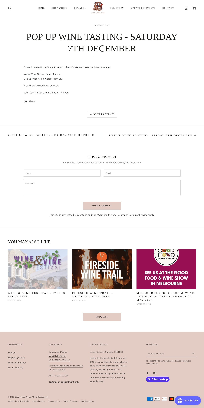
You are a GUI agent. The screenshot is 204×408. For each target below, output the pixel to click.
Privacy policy (54, 401)
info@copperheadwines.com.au (67, 365)
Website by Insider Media (18, 401)
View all (102, 317)
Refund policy (39, 401)
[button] (10, 8)
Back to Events (104, 114)
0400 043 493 (59, 369)
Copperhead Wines (23, 397)
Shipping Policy (16, 357)
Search (12, 352)
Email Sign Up (15, 367)
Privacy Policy (116, 214)
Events (104, 25)
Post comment (102, 206)
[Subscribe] (194, 353)
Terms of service (70, 401)
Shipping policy (87, 401)
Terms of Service (138, 214)
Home (97, 25)
